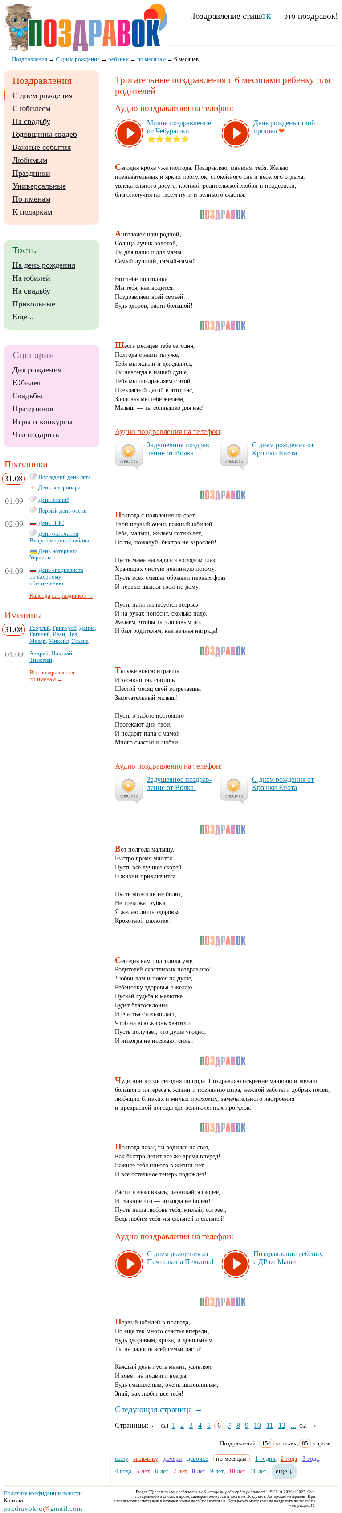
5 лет (143, 1471)
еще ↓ (284, 1471)
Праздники (31, 173)
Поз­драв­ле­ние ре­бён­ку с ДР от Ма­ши (288, 1257)
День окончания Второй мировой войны (59, 537)
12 (281, 1425)
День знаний (53, 500)
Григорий (65, 628)
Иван (59, 634)
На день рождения (43, 264)
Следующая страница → (159, 1409)
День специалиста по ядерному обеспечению (56, 577)
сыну (121, 1458)
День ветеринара (59, 487)
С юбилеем (31, 108)
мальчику (145, 1458)
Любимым (29, 160)
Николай (61, 653)
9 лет (217, 1471)
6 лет (161, 1471)
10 (257, 1425)
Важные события (41, 147)
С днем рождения (42, 95)
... (293, 1425)
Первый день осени (62, 511)
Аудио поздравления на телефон (173, 108)
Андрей (39, 653)
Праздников (32, 408)
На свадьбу (31, 121)
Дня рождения (36, 369)
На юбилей (31, 277)
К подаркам (32, 211)
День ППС (51, 523)
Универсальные (39, 186)
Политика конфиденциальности (43, 1493)
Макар (37, 641)
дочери (172, 1458)
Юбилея (26, 382)
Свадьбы (27, 395)
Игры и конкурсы (42, 421)
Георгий (39, 628)
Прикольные (33, 303)
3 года (310, 1458)
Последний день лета (64, 477)
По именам (31, 198)
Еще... (23, 316)
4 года (123, 1471)
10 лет (237, 1471)
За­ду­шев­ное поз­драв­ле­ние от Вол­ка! (179, 449)
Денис (87, 628)
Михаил (59, 641)
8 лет (198, 1471)
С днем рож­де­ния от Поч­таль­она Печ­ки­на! (180, 1257)
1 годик (265, 1458)
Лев (72, 634)
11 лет (258, 1471)
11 (269, 1425)
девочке (197, 1458)
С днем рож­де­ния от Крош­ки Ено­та (283, 449)
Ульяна (80, 641)
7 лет (180, 1471)
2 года (289, 1458)
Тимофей (40, 660)
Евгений (39, 634)
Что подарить (35, 434)
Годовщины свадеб (44, 134)
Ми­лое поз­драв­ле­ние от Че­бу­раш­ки (179, 127)
